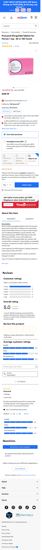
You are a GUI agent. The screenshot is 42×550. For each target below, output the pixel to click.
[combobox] (20, 26)
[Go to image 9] (27, 87)
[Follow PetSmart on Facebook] (6, 507)
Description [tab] (11, 219)
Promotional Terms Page (27, 475)
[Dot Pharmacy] (24, 515)
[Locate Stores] (31, 17)
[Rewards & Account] (11, 17)
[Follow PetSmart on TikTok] (27, 507)
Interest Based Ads (7, 536)
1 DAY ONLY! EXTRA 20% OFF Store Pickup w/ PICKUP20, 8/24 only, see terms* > (20, 6)
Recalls (4, 526)
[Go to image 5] (20, 87)
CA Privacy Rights (7, 543)
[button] (24, 101)
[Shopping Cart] (36, 17)
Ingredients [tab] (29, 219)
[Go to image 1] (13, 87)
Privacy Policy (6, 533)
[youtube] (34, 507)
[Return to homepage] (22, 17)
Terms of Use (5, 530)
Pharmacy (5, 32)
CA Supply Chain (7, 540)
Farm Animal (15, 32)
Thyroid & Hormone (29, 32)
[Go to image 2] (15, 87)
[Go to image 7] (23, 87)
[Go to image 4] (18, 87)
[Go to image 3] (16, 87)
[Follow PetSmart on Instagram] (13, 507)
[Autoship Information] (25, 141)
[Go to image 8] (25, 87)
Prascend (5, 43)
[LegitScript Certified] (9, 515)
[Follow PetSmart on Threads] (20, 507)
